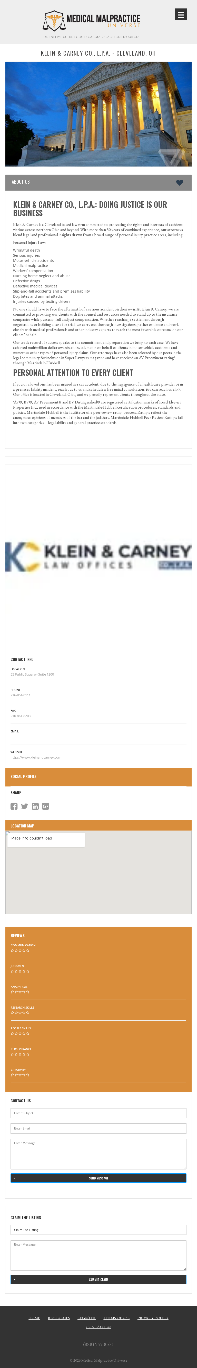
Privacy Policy (153, 1317)
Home (34, 1317)
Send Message (98, 1178)
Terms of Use (116, 1317)
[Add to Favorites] (180, 182)
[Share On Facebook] (14, 806)
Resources (59, 1317)
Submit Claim (98, 1279)
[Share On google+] (45, 806)
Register (86, 1317)
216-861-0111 (21, 695)
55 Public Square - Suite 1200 (32, 674)
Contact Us (98, 1326)
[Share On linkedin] (35, 806)
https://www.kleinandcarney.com (36, 757)
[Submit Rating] (12, 950)
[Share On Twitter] (24, 806)
